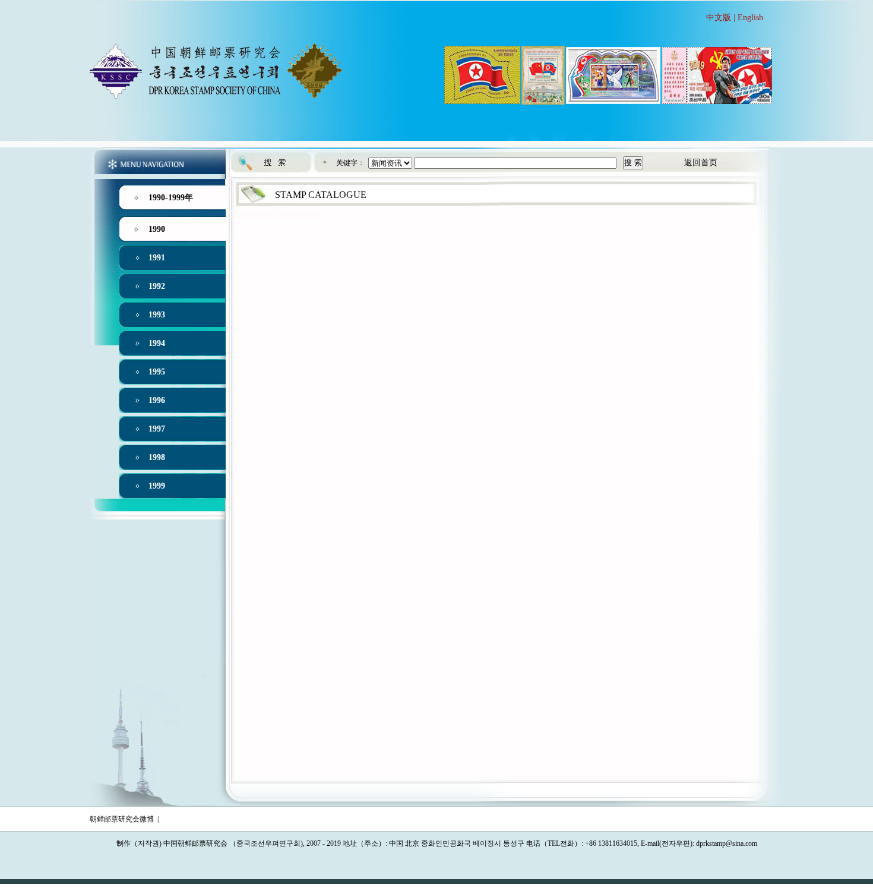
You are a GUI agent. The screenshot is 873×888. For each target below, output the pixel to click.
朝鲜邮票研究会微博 (122, 819)
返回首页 (700, 162)
